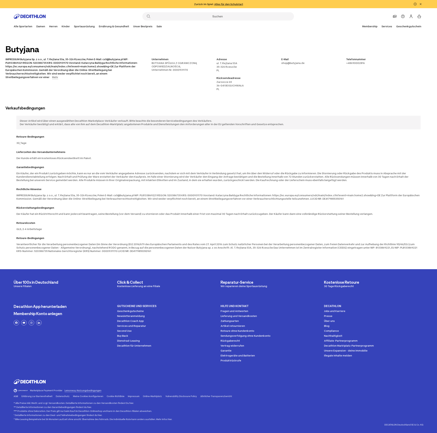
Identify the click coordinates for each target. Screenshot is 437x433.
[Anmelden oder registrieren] (411, 16)
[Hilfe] (403, 16)
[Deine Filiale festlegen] (395, 16)
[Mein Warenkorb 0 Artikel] (419, 16)
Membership (369, 26)
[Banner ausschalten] (415, 4)
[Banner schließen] (420, 4)
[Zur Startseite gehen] (30, 16)
